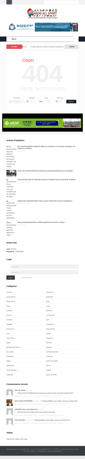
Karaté (48, 333)
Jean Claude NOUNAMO (23, 401)
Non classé (10, 352)
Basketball (49, 297)
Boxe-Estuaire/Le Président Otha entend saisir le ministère (36, 412)
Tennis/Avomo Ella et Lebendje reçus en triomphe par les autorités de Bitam (46, 179)
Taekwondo (10, 366)
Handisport (50, 324)
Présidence (10, 356)
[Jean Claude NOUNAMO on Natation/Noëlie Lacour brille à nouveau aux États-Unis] (9, 403)
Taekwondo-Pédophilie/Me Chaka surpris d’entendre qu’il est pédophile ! (45, 201)
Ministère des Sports (13, 347)
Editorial (49, 311)
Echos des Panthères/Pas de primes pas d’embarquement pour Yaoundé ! (45, 171)
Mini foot (49, 343)
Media (8, 343)
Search (71, 101)
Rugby (8, 361)
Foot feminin (50, 315)
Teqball (48, 370)
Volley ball (9, 375)
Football (9, 320)
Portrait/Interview (52, 352)
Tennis (48, 366)
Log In (10, 277)
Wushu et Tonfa (51, 375)
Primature (49, 356)
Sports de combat (52, 361)
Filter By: (60, 98)
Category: (31, 98)
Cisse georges (20, 420)
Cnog (48, 306)
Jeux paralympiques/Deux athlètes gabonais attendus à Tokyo (41, 222)
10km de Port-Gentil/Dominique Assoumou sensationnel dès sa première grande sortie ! (45, 393)
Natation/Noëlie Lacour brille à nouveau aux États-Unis (60, 401)
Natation (49, 347)
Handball (9, 324)
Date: (46, 98)
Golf (47, 320)
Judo (7, 333)
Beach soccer (10, 301)
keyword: (17, 98)
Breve (8, 306)
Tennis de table (11, 370)
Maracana (49, 338)
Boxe (47, 301)
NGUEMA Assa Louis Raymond (26, 409)
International (50, 329)
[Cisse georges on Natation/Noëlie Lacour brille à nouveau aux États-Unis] (9, 422)
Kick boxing (10, 338)
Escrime (9, 315)
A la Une (9, 292)
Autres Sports (10, 297)
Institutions (10, 329)
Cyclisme (9, 311)
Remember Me (26, 278)
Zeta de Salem (20, 390)
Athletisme (49, 292)
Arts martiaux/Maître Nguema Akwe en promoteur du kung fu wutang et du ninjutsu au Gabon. (46, 147)
